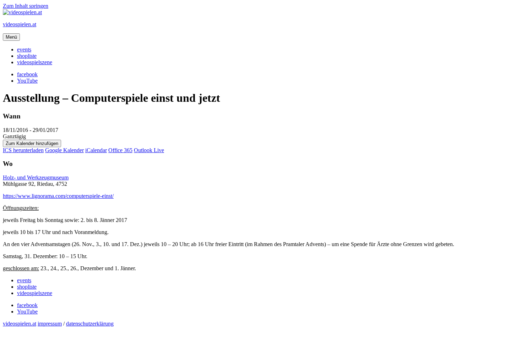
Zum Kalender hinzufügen (32, 143)
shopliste (27, 56)
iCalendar (96, 150)
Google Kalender (64, 150)
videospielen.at (19, 24)
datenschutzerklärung (90, 324)
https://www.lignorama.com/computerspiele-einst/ (58, 196)
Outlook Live (149, 150)
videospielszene (34, 62)
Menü (11, 37)
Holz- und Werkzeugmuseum (36, 177)
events (24, 49)
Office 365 (120, 150)
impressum (50, 324)
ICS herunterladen (23, 150)
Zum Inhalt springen (25, 6)
